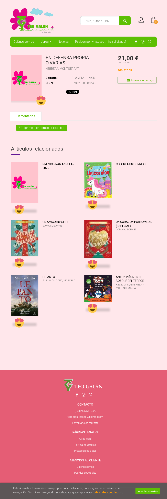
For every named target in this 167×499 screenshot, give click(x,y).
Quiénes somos (85, 466)
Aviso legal (85, 438)
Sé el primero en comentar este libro (42, 127)
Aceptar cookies (148, 491)
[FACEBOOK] (136, 41)
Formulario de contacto (85, 422)
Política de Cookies (85, 444)
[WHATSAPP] (149, 41)
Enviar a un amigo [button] (142, 80)
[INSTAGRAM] (143, 41)
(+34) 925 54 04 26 (85, 410)
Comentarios (25, 116)
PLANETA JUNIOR (83, 78)
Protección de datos (85, 450)
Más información (105, 492)
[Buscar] (125, 20)
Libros (45, 41)
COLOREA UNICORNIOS (131, 164)
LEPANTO (49, 277)
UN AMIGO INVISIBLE (56, 221)
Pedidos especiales (85, 472)
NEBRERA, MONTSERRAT (62, 69)
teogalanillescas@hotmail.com (85, 416)
